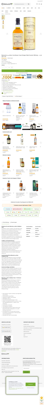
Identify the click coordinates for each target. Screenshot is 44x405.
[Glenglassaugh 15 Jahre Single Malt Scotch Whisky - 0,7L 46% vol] (8, 186)
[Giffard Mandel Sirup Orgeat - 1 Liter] (35, 139)
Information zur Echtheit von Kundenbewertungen (33, 327)
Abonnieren (26, 372)
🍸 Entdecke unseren (22, 205)
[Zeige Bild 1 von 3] (22, 50)
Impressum (26, 336)
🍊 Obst (19, 212)
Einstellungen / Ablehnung (30, 387)
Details (41, 403)
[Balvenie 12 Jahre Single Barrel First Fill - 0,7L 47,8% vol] (22, 108)
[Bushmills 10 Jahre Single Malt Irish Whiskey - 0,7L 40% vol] (35, 162)
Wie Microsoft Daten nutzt (13, 389)
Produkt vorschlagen (5, 364)
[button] (41, 399)
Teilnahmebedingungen (6, 362)
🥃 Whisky (9, 215)
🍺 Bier (29, 215)
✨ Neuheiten (7, 209)
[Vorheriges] (7, 33)
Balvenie (6, 81)
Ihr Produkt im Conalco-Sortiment (8, 367)
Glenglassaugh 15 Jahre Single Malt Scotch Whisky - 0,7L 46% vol (7, 194)
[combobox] (20, 4)
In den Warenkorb (22, 70)
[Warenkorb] (41, 4)
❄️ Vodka (15, 215)
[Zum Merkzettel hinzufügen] (13, 115)
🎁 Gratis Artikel (27, 209)
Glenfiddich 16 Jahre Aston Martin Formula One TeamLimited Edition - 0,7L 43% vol (34, 194)
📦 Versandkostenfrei (17, 209)
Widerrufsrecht (26, 331)
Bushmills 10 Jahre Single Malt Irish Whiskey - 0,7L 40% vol (34, 170)
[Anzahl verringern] (3, 67)
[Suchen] (28, 4)
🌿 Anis (36, 212)
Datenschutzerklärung (28, 329)
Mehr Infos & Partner (12, 388)
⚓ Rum (31, 212)
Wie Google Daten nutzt (19, 388)
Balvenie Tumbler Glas (7, 115)
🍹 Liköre (7, 212)
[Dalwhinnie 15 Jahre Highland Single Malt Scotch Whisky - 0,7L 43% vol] (22, 162)
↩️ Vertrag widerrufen (6, 331)
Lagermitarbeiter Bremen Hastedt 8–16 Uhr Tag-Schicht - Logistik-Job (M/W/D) (10, 372)
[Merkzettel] (37, 4)
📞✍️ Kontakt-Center (6, 327)
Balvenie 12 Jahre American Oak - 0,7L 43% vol (34, 116)
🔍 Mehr (35, 215)
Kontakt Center (26, 324)
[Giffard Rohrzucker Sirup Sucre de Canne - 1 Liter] (22, 139)
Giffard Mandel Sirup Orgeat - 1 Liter (33, 147)
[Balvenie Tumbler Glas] (8, 108)
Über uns (3, 369)
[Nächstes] (41, 33)
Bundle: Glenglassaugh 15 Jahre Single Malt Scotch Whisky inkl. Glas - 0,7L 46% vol (20, 194)
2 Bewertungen (10, 58)
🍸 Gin (25, 212)
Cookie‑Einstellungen (27, 333)
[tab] (5, 222)
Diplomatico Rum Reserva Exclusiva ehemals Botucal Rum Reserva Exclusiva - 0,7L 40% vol (7, 147)
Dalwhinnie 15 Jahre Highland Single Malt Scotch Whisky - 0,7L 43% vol (20, 170)
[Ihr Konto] (39, 4)
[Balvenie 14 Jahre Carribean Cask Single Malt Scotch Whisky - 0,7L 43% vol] (24, 33)
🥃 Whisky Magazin (18, 96)
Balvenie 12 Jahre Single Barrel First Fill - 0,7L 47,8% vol (20, 116)
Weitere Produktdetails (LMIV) (8, 90)
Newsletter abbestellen (6, 360)
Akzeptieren (30, 384)
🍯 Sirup (13, 212)
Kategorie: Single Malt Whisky (7, 96)
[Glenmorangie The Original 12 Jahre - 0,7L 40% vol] (8, 162)
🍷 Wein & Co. (22, 215)
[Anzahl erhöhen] (9, 67)
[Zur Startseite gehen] (7, 4)
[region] (22, 33)
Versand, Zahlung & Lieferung (29, 326)
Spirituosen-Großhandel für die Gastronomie (10, 366)
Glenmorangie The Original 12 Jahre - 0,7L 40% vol (7, 170)
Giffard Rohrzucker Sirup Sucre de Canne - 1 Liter (20, 147)
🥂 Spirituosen (36, 209)
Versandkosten (9, 62)
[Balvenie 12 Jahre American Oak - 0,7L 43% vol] (35, 108)
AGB (24, 334)
